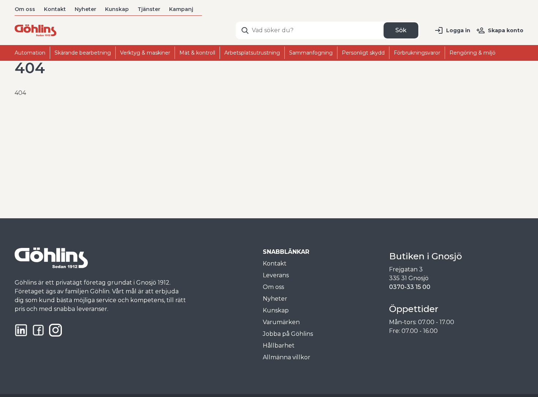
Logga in (458, 30)
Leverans (276, 275)
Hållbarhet (279, 345)
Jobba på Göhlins (288, 333)
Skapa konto (505, 30)
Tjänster (149, 9)
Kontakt (55, 9)
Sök (401, 30)
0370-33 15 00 (409, 286)
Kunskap (117, 9)
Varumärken (281, 322)
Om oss (25, 9)
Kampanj (181, 9)
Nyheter (85, 9)
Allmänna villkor (286, 357)
